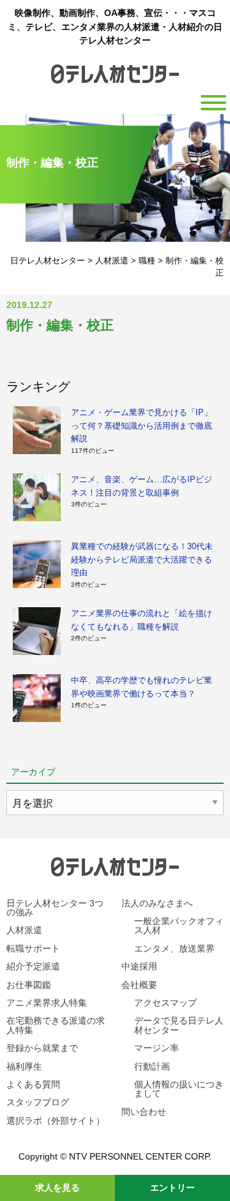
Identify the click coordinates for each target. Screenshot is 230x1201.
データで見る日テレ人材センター (179, 1025)
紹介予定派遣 (33, 966)
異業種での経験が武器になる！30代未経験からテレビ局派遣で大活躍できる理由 (142, 559)
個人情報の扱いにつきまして (179, 1088)
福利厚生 (24, 1066)
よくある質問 (33, 1084)
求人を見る (57, 1188)
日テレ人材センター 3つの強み (54, 907)
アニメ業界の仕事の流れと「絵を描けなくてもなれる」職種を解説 (141, 619)
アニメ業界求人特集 (46, 1003)
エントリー (172, 1188)
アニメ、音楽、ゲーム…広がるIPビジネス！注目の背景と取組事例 (141, 486)
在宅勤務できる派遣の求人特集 (55, 1025)
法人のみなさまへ (157, 903)
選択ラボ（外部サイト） (55, 1121)
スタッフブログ (37, 1102)
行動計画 (152, 1066)
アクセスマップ (165, 1003)
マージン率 (156, 1048)
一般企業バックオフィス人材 (179, 925)
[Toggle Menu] (213, 102)
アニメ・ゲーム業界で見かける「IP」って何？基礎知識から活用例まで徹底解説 (141, 425)
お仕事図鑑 (28, 985)
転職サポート (33, 948)
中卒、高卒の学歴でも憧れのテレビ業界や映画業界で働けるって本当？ (141, 686)
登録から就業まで (42, 1048)
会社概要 (139, 985)
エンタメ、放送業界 (174, 948)
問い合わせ (143, 1112)
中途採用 (139, 966)
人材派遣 (24, 930)
